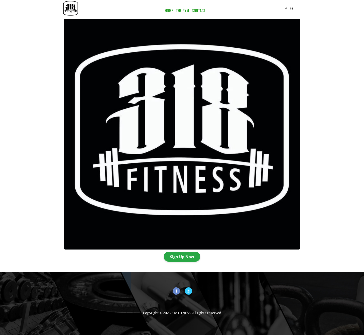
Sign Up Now (182, 256)
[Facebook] (286, 8)
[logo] (70, 8)
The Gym (182, 10)
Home (169, 10)
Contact (199, 10)
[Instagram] (291, 8)
